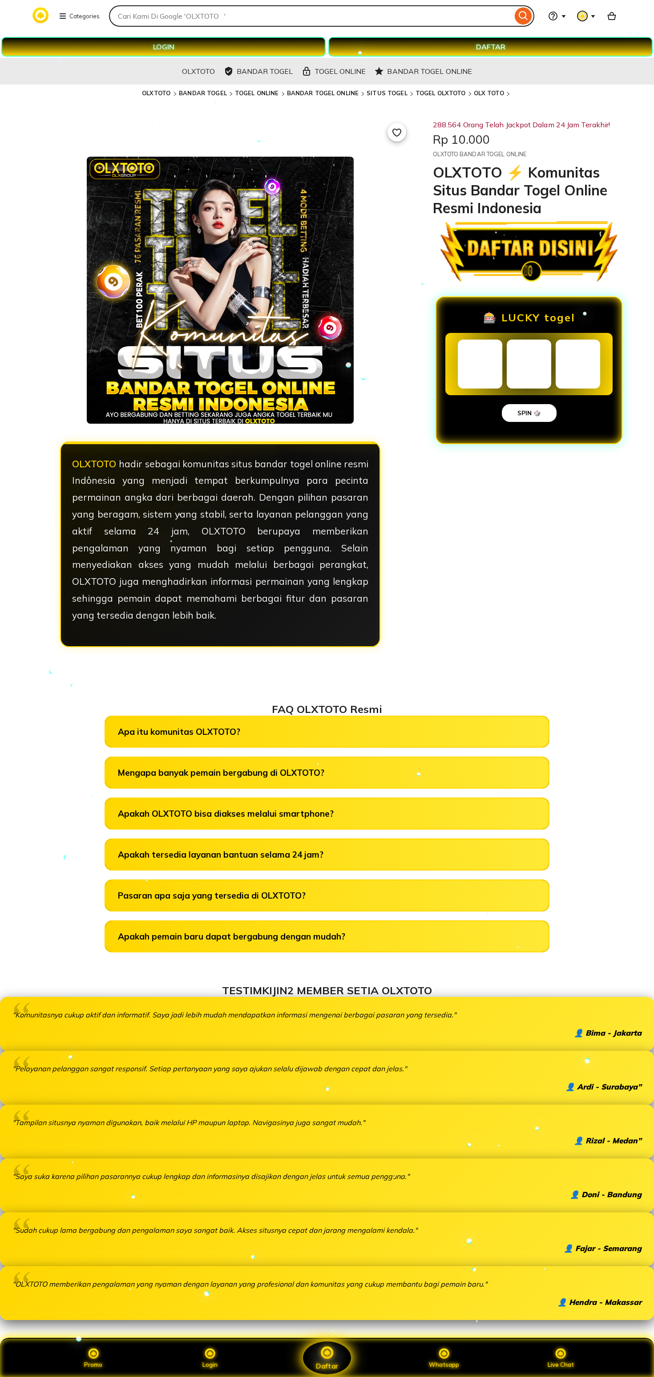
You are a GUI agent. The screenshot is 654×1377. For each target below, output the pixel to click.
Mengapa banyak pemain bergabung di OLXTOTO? (221, 772)
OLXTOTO (157, 93)
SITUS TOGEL (387, 93)
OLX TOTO (489, 93)
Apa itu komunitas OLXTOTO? (179, 731)
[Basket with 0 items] (611, 16)
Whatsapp (444, 1364)
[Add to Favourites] (397, 132)
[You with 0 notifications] (586, 16)
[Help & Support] (557, 16)
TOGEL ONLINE (257, 93)
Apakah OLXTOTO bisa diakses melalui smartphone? (226, 813)
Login (210, 1364)
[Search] (523, 16)
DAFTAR (490, 46)
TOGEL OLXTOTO (441, 93)
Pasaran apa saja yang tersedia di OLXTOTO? (212, 895)
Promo (93, 1364)
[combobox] (311, 16)
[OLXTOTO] (40, 21)
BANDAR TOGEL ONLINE (323, 93)
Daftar (327, 1365)
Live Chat (561, 1364)
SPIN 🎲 (529, 413)
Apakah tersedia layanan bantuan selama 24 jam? (220, 854)
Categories (84, 16)
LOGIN (163, 46)
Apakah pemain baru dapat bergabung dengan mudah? (231, 936)
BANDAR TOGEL (203, 93)
